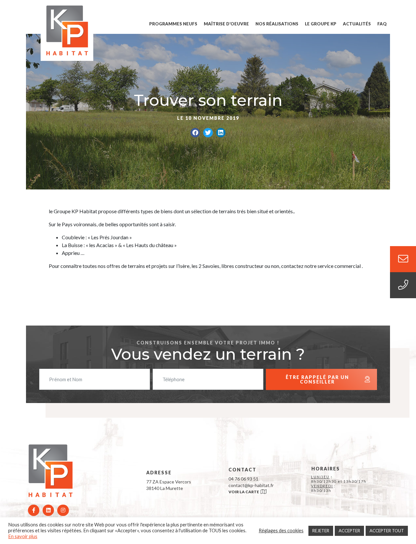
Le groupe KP (320, 23)
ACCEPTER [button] (349, 530)
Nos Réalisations (276, 23)
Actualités (357, 23)
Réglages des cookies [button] (281, 530)
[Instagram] (63, 510)
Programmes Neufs (173, 23)
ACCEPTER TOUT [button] (387, 530)
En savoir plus (22, 536)
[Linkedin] (48, 510)
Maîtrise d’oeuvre (226, 23)
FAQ (382, 23)
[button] (195, 132)
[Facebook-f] (33, 510)
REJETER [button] (320, 530)
